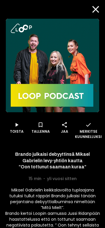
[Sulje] (96, 9)
